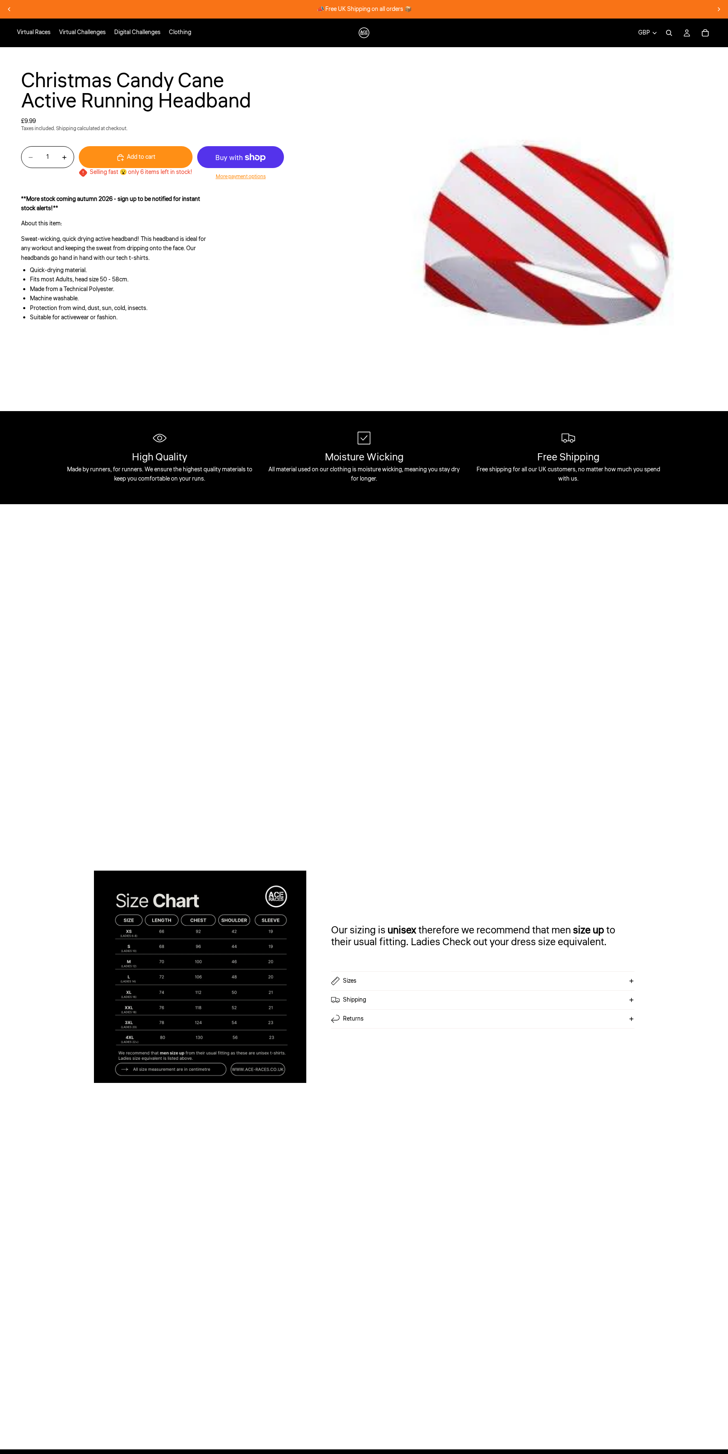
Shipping (354, 1000)
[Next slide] (718, 9)
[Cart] (705, 33)
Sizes (349, 981)
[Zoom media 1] (546, 229)
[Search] (669, 33)
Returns (353, 1019)
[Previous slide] (9, 9)
